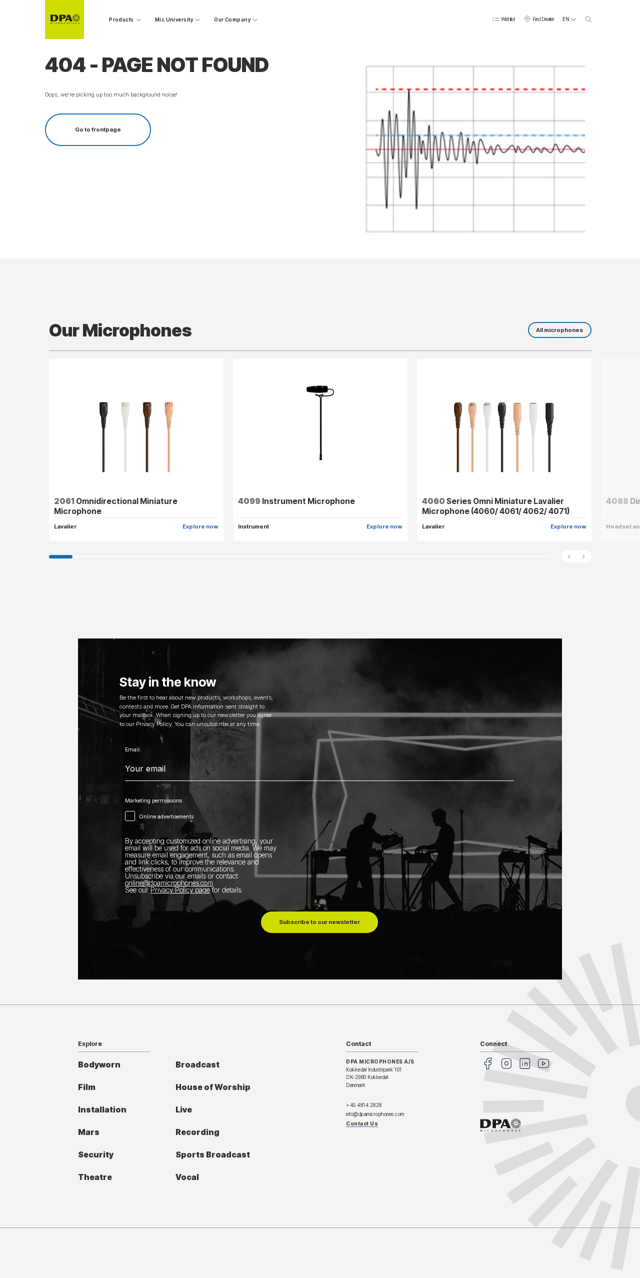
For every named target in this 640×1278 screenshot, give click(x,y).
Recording (198, 1132)
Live (184, 1109)
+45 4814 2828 (364, 1105)
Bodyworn (99, 1065)
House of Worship (213, 1087)
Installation (102, 1109)
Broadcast (198, 1065)
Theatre (95, 1177)
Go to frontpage (98, 129)
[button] (503, 19)
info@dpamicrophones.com (375, 1114)
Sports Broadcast (213, 1155)
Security (96, 1155)
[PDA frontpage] (64, 19)
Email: (133, 749)
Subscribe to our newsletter (319, 922)
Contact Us (362, 1123)
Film (87, 1087)
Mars (89, 1132)
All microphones (559, 330)
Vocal (187, 1177)
